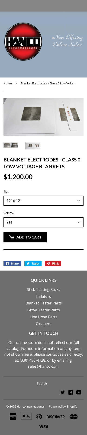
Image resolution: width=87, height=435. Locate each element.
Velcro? (8, 213)
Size (6, 191)
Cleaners (43, 323)
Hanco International (31, 406)
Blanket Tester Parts (44, 303)
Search (42, 383)
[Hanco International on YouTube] (78, 392)
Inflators (43, 296)
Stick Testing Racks (43, 289)
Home (7, 83)
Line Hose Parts (43, 316)
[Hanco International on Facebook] (70, 392)
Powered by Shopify (63, 406)
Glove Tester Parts (43, 310)
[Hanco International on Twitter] (62, 392)
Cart (79, 5)
